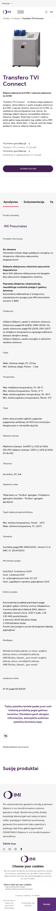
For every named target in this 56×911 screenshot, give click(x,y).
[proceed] (29, 143)
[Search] (46, 12)
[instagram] (15, 849)
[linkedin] (4, 849)
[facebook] (21, 849)
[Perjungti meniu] (51, 12)
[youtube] (10, 849)
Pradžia (6, 18)
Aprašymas (10, 202)
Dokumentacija (34, 202)
